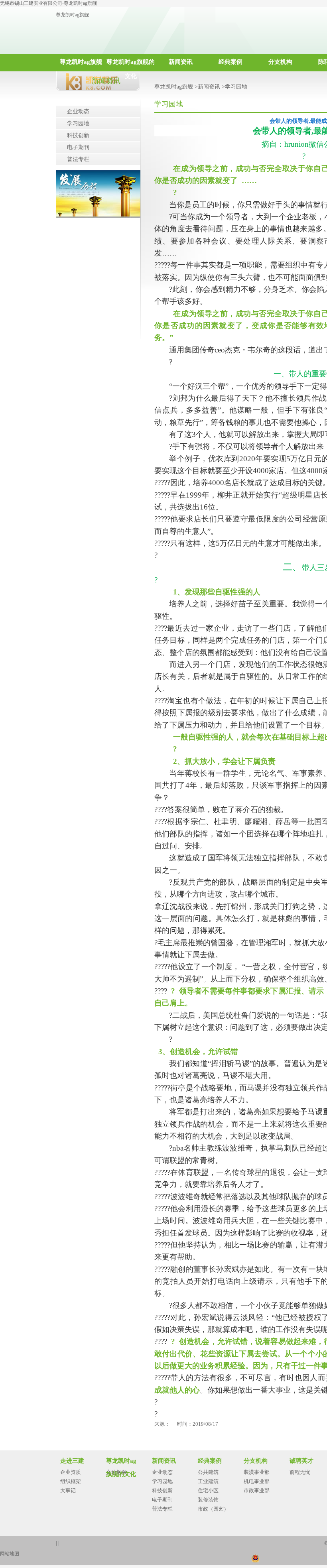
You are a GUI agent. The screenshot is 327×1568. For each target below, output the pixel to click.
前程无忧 (300, 1472)
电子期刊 (78, 147)
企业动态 (78, 111)
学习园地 (78, 123)
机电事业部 (257, 1481)
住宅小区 (208, 1490)
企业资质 (70, 1472)
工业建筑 (208, 1481)
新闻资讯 (181, 62)
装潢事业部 (257, 1472)
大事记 (68, 1490)
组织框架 (70, 1481)
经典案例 (230, 62)
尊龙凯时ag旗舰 (72, 15)
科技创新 (78, 135)
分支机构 (280, 62)
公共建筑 (208, 1472)
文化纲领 (116, 1472)
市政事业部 (257, 1490)
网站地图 (9, 1553)
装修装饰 (208, 1500)
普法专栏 (78, 159)
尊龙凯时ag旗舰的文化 (130, 65)
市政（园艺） (213, 1509)
